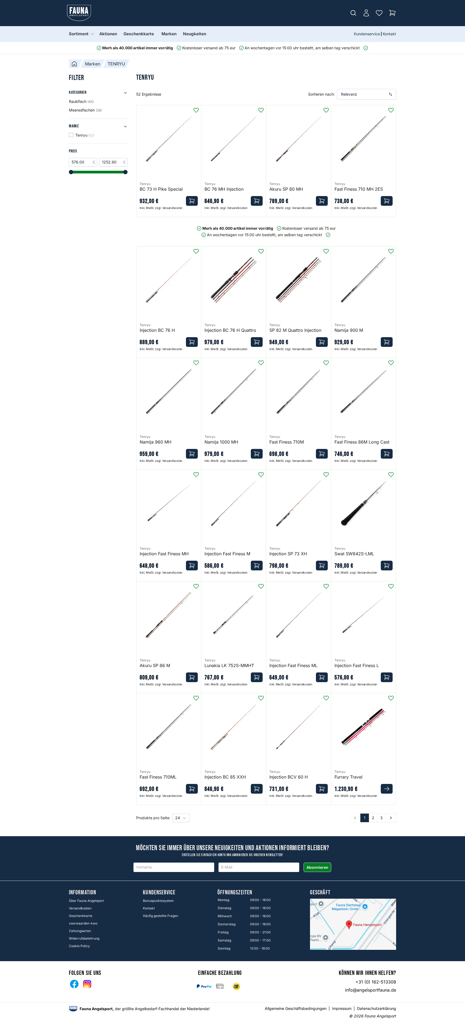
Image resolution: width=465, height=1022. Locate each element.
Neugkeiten (194, 33)
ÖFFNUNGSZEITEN (234, 893)
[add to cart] (192, 201)
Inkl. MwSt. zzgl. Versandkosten (161, 208)
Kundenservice (367, 34)
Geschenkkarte (139, 33)
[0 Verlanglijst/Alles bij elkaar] (379, 13)
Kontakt (389, 34)
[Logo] (79, 13)
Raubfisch (81, 101)
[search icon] (353, 13)
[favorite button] (196, 110)
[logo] (73, 1008)
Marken (169, 33)
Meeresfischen (85, 110)
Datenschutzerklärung (376, 1008)
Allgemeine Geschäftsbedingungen (295, 1008)
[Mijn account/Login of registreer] (366, 13)
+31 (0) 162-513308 (375, 982)
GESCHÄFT (320, 893)
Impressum (341, 1008)
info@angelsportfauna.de (370, 990)
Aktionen (108, 33)
